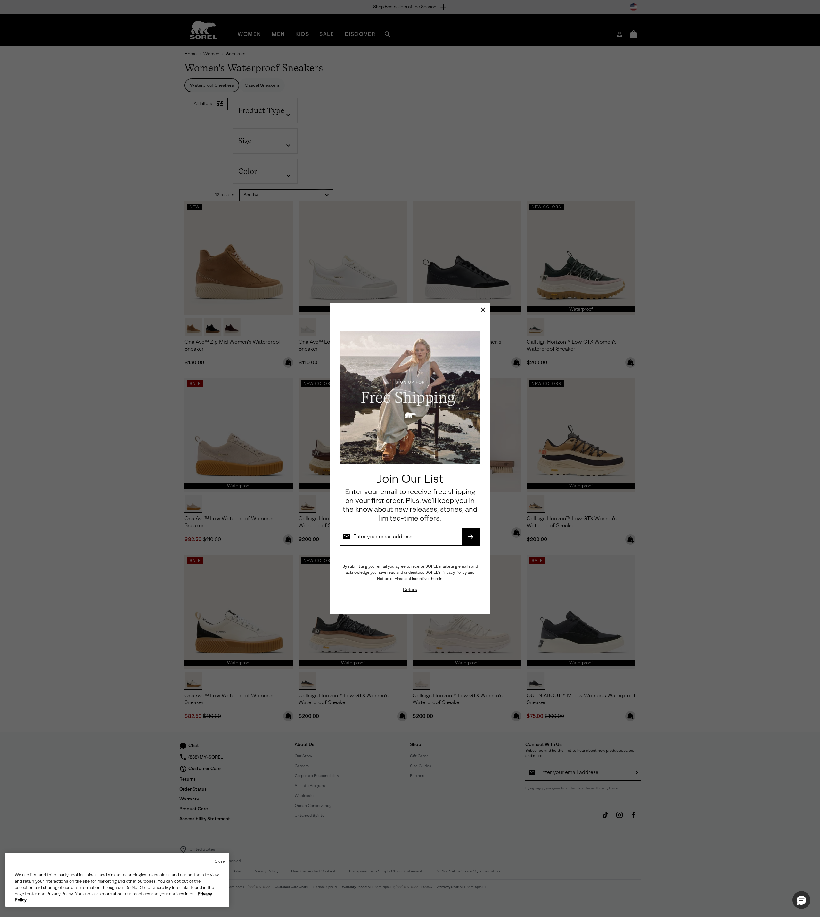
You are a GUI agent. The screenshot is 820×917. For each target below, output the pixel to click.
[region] (117, 880)
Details (410, 589)
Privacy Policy (454, 572)
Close (220, 861)
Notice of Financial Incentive (403, 578)
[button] (801, 900)
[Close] (483, 310)
